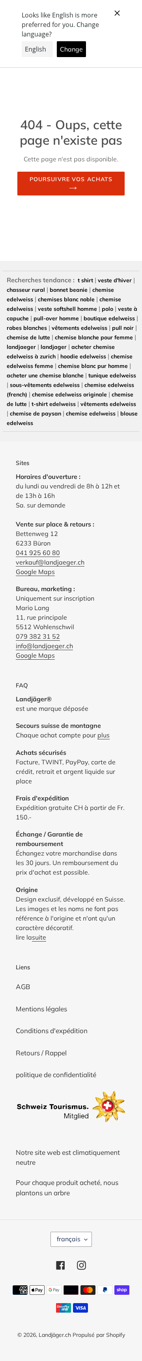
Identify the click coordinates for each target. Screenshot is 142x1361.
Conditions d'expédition (52, 1030)
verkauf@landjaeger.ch (50, 562)
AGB (23, 986)
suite (39, 937)
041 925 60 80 (38, 553)
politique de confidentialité (56, 1074)
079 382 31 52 (38, 636)
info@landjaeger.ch (44, 646)
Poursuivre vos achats (71, 179)
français (68, 1239)
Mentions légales (41, 1009)
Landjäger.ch (55, 1334)
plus (103, 735)
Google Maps (35, 572)
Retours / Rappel (41, 1053)
